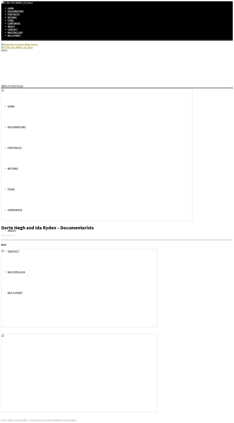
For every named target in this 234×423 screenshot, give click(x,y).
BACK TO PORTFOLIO (12, 86)
